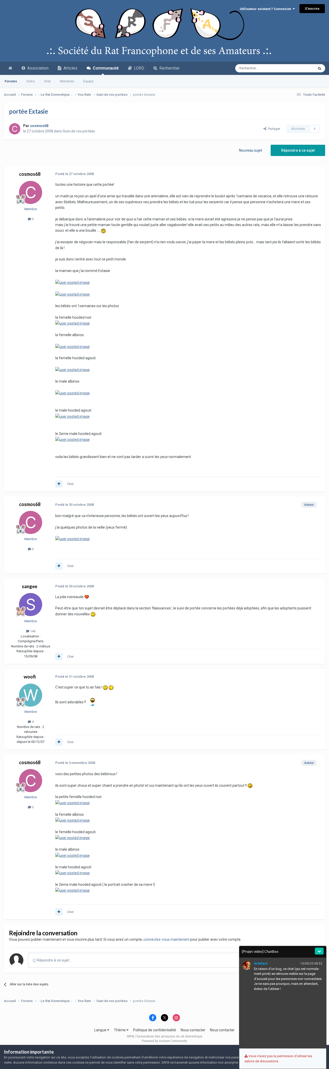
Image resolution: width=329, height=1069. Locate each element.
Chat (47, 81)
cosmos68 (29, 174)
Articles (69, 68)
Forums (11, 81)
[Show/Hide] (319, 951)
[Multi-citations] (58, 484)
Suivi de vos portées (79, 131)
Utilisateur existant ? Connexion (266, 9)
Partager (273, 129)
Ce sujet (301, 68)
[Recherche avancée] (319, 68)
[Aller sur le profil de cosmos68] (14, 128)
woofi (30, 676)
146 (32, 631)
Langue (100, 1030)
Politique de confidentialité (154, 1030)
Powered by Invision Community (164, 1041)
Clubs (30, 81)
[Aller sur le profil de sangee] (30, 604)
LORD (138, 68)
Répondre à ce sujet (298, 150)
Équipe (88, 81)
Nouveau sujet (250, 150)
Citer (70, 484)
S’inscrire (312, 9)
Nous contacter (193, 1030)
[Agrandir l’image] (103, 230)
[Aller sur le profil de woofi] (30, 695)
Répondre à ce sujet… (54, 960)
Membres (67, 81)
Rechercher (168, 68)
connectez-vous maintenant (166, 939)
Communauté (105, 68)
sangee (29, 586)
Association (37, 68)
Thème (120, 1030)
